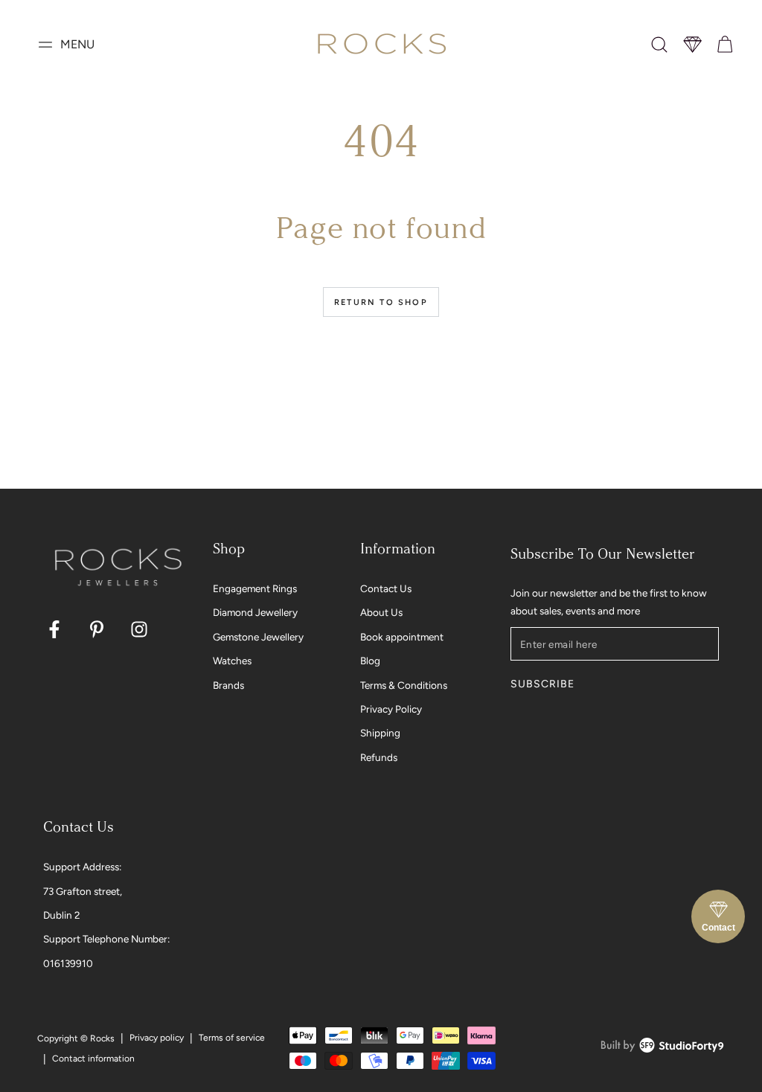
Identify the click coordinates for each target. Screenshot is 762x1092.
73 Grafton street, (82, 891)
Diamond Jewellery (255, 612)
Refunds (378, 757)
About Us (381, 612)
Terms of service (232, 1037)
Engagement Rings (255, 588)
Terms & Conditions (403, 685)
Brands (228, 685)
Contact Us (386, 588)
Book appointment (402, 637)
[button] (659, 44)
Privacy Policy (391, 709)
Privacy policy (156, 1037)
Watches (232, 661)
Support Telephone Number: (106, 939)
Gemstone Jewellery (258, 637)
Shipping (380, 733)
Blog (370, 661)
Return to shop (381, 302)
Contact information (93, 1058)
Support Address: (82, 867)
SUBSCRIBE (542, 684)
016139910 (68, 963)
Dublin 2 (61, 915)
